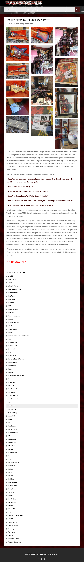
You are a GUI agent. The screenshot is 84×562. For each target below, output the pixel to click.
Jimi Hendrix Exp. (14, 399)
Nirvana (11, 456)
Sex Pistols (12, 499)
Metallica (11, 436)
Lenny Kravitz (13, 429)
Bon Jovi (11, 313)
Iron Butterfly (12, 389)
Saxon (10, 496)
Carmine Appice (13, 322)
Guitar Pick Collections (16, 375)
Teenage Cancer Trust (15, 515)
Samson (11, 492)
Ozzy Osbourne (13, 462)
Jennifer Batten (13, 395)
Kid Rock (11, 419)
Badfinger (11, 296)
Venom (10, 535)
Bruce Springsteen (14, 316)
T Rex (10, 512)
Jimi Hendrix (12, 406)
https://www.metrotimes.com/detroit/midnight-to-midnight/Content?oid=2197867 (40, 201)
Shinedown (12, 502)
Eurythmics (12, 366)
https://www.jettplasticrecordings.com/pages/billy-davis (29, 205)
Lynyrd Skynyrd (13, 432)
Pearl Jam (11, 466)
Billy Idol (11, 306)
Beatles (11, 302)
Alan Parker (12, 279)
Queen (10, 476)
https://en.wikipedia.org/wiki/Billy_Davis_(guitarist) (27, 196)
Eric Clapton (12, 362)
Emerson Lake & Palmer (16, 359)
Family (10, 372)
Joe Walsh (11, 416)
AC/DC (10, 276)
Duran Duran (12, 356)
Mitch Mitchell (12, 409)
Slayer (10, 505)
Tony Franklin (12, 522)
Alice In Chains (13, 286)
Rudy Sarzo (12, 489)
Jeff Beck (11, 392)
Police (10, 469)
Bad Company (13, 293)
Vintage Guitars (13, 539)
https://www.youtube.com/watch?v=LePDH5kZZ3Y (27, 191)
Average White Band (15, 289)
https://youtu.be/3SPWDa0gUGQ (20, 186)
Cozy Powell (12, 329)
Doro (10, 352)
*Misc (9, 402)
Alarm (10, 283)
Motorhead (12, 442)
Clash (10, 326)
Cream (10, 332)
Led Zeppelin (12, 426)
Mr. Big (10, 449)
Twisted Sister (13, 525)
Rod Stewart (12, 482)
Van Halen (11, 532)
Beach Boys (12, 299)
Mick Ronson (12, 439)
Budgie (10, 319)
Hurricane (11, 382)
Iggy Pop (11, 386)
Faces (10, 369)
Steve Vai (11, 509)
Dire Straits (12, 349)
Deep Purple (12, 342)
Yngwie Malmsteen (14, 542)
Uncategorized (13, 529)
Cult (9, 339)
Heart (10, 379)
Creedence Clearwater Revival (18, 336)
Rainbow (11, 479)
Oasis (10, 459)
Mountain (11, 446)
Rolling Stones (13, 486)
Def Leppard (12, 346)
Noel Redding (12, 413)
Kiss (9, 423)
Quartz (10, 472)
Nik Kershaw (12, 452)
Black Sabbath (13, 309)
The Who (11, 519)
